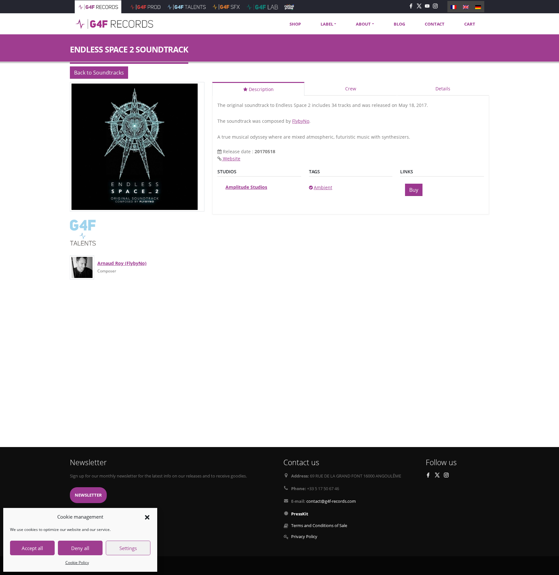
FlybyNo (300, 121)
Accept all (32, 548)
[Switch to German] (478, 6)
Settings (128, 548)
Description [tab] (260, 89)
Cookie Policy (77, 562)
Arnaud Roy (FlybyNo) (122, 263)
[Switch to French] (453, 6)
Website (231, 158)
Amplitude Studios (246, 187)
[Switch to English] (466, 6)
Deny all (80, 548)
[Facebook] (411, 6)
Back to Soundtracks (99, 72)
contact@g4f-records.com (331, 501)
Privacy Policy (304, 536)
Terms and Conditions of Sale (319, 525)
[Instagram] (435, 6)
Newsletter (88, 495)
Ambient (323, 187)
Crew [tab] (350, 89)
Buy (413, 189)
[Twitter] (419, 6)
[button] (147, 516)
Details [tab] (442, 89)
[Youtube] (427, 6)
